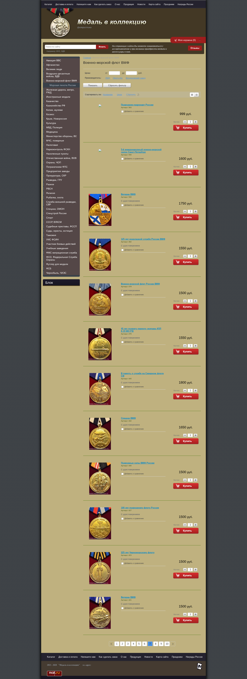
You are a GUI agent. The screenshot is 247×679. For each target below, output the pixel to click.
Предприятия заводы (58, 171)
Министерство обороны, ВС (61, 136)
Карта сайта (154, 4)
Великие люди (54, 69)
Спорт (49, 217)
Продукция (129, 4)
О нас (117, 4)
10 (167, 643)
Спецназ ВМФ (128, 418)
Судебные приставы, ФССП (61, 226)
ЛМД (107, 78)
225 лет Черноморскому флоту (137, 552)
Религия (50, 193)
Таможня (51, 235)
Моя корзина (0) (187, 40)
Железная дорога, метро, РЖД (60, 91)
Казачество (52, 101)
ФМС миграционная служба (61, 252)
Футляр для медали (57, 264)
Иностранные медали (58, 96)
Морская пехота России (63, 85)
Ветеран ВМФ (128, 194)
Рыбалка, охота (54, 197)
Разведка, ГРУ (54, 180)
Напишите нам (84, 4)
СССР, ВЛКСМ (54, 222)
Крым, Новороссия (56, 118)
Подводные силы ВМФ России (137, 463)
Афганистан (52, 64)
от (106, 73)
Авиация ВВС (53, 60)
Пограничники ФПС (57, 166)
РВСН (49, 188)
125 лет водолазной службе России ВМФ (143, 239)
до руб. (132, 73)
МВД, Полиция (54, 127)
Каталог (48, 4)
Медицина (52, 131)
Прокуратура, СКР (56, 175)
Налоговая (52, 145)
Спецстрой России (56, 213)
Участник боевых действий (61, 244)
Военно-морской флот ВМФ (61, 80)
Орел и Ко (117, 78)
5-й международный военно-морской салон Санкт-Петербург (141, 150)
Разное (50, 184)
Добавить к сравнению (134, 111)
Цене (119, 94)
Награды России (185, 4)
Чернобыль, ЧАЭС (56, 272)
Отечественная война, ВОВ (61, 158)
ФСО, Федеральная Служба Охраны (61, 258)
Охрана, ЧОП (53, 162)
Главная (87, 58)
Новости (141, 4)
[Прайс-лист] (196, 94)
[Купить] (186, 128)
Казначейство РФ (55, 105)
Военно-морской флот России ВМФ (140, 284)
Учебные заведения (57, 248)
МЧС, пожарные (55, 140)
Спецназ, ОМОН (55, 209)
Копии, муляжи (54, 110)
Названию (108, 94)
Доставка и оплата (64, 4)
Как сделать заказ (102, 4)
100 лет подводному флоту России (140, 507)
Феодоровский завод (136, 78)
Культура (51, 123)
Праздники (169, 4)
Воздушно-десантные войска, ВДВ (58, 75)
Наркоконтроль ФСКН (58, 149)
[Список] (192, 94)
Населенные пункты (57, 153)
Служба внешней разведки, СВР (61, 203)
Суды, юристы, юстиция (59, 230)
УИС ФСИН (52, 239)
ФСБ (48, 268)
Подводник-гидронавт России (137, 105)
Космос (50, 114)
